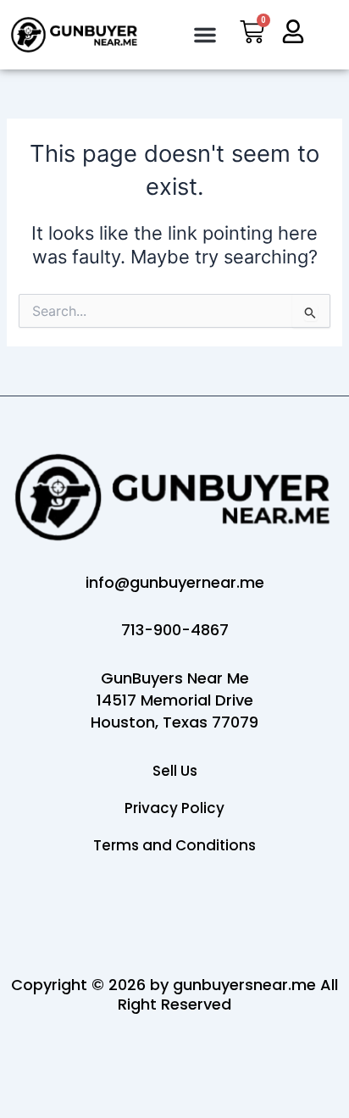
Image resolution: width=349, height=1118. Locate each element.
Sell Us (174, 771)
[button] (205, 35)
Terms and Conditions (174, 845)
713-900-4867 (175, 629)
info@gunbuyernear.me (175, 582)
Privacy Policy (174, 808)
